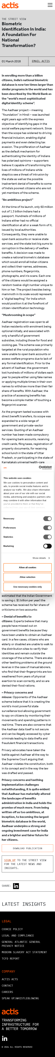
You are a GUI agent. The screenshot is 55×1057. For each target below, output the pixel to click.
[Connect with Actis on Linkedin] (5, 1039)
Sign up (10, 860)
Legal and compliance (18, 935)
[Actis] (10, 1011)
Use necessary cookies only (27, 587)
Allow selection (27, 577)
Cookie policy (12, 929)
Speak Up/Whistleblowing (20, 998)
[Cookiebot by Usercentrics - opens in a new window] (39, 468)
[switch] (47, 527)
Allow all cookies (27, 567)
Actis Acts (10, 979)
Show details (39, 558)
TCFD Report (11, 958)
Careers (7, 992)
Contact (7, 985)
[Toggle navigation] (50, 5)
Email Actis (41, 61)
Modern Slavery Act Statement (24, 952)
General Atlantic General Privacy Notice (21, 944)
